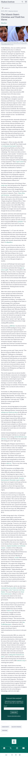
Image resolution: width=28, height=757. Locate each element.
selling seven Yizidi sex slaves (9, 412)
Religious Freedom (16, 726)
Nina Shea (4, 23)
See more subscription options (14, 716)
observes (8, 463)
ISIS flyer (12, 326)
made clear (4, 185)
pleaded (20, 221)
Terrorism (4, 730)
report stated (20, 161)
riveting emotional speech (9, 146)
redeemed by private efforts (9, 588)
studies (17, 557)
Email (5, 706)
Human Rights (5, 726)
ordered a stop (21, 660)
